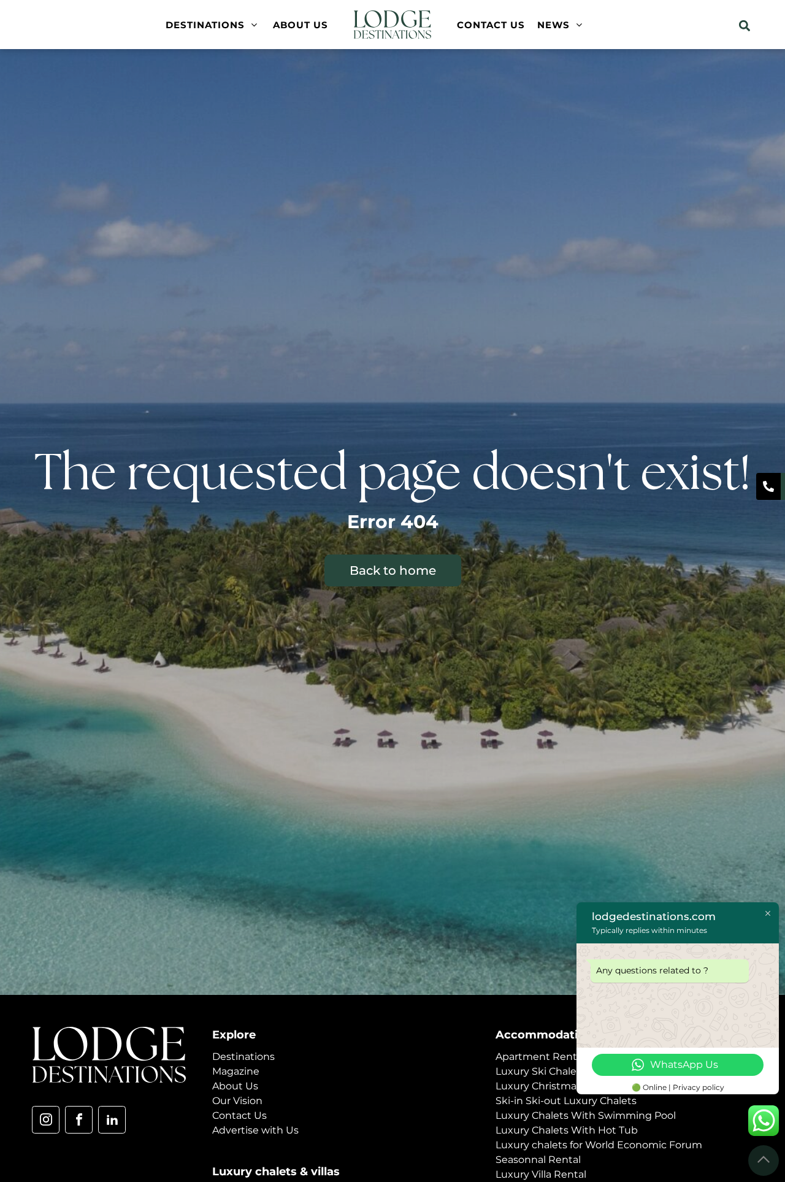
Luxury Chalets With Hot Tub (567, 1130)
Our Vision (237, 1101)
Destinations (243, 1056)
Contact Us (239, 1115)
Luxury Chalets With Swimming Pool (586, 1115)
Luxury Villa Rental (541, 1174)
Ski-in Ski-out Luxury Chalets (566, 1101)
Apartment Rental (540, 1056)
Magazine (235, 1071)
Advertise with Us (255, 1130)
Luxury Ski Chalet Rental (556, 1071)
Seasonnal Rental (538, 1159)
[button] (744, 25)
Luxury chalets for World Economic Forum (599, 1145)
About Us (235, 1086)
